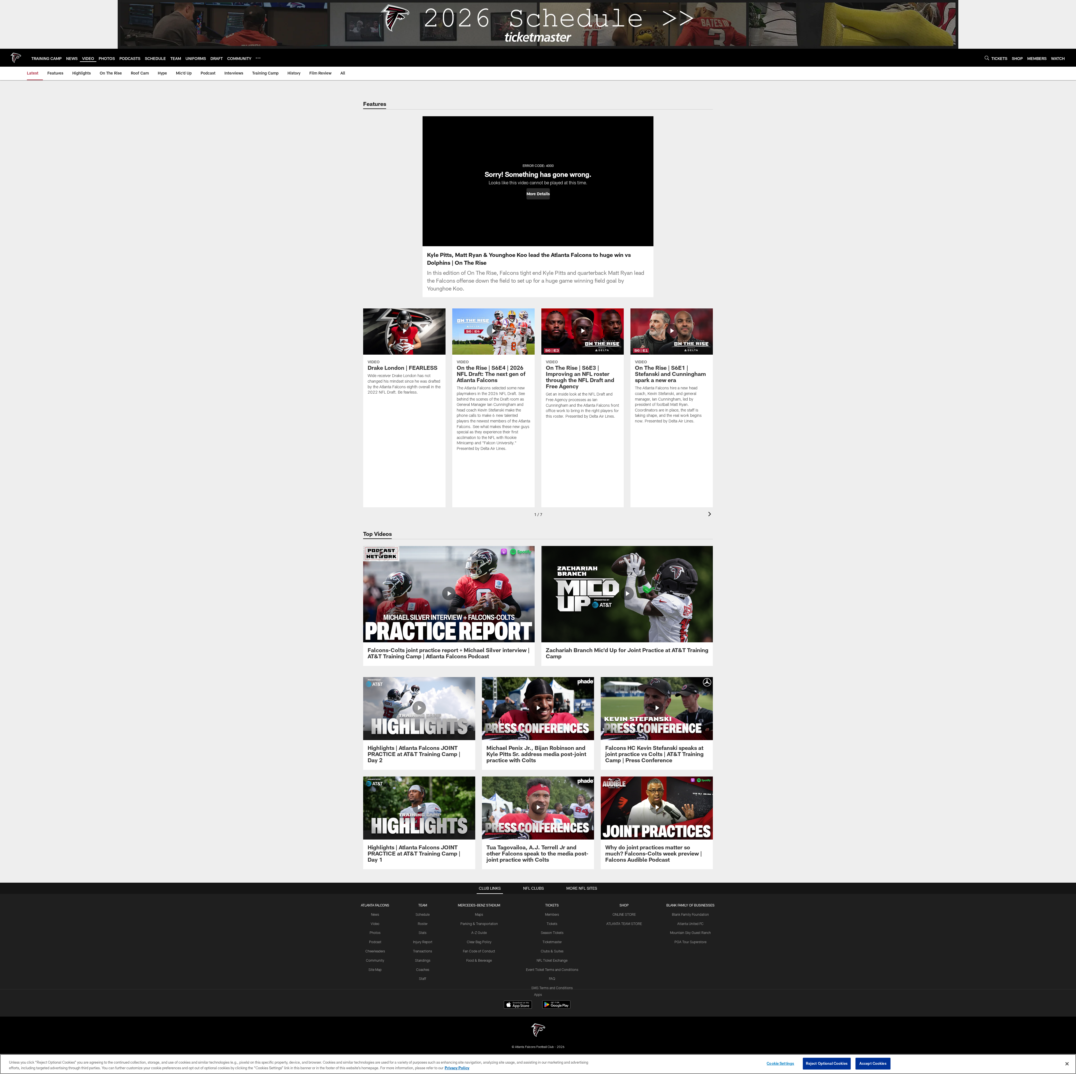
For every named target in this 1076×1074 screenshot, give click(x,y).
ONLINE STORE (624, 914)
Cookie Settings (780, 1063)
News (375, 914)
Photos (375, 932)
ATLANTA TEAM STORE (624, 924)
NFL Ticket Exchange (552, 960)
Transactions (422, 951)
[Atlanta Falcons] (538, 1030)
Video (375, 924)
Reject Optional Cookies (827, 1063)
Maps (479, 914)
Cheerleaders (375, 951)
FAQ (552, 978)
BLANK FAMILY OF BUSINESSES (690, 905)
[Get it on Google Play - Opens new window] (556, 1007)
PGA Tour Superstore (690, 942)
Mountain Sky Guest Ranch (690, 932)
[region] (538, 1064)
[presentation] (710, 515)
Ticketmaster (552, 942)
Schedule (423, 914)
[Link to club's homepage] (15, 57)
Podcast (375, 942)
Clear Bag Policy (479, 942)
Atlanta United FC (690, 924)
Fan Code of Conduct (479, 951)
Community (375, 960)
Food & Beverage (479, 960)
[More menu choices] (258, 58)
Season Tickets (552, 932)
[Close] (1067, 1063)
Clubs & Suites (552, 951)
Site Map (375, 969)
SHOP (624, 905)
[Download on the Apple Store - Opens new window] (518, 1005)
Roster (423, 924)
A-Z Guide (479, 932)
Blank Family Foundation (690, 914)
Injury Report (422, 942)
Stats (422, 932)
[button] (538, 193)
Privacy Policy (457, 1068)
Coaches (422, 969)
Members (552, 914)
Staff (422, 978)
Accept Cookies (873, 1063)
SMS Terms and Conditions (552, 988)
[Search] (987, 58)
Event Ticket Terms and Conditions (552, 969)
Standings (422, 960)
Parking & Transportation (479, 924)
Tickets (552, 924)
